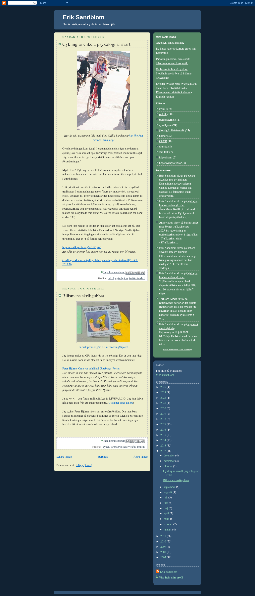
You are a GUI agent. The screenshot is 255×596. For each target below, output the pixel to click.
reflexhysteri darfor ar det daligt (177, 303)
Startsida (103, 456)
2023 (163, 392)
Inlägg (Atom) (84, 465)
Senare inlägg (64, 456)
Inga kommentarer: (114, 272)
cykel (111, 278)
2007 (163, 557)
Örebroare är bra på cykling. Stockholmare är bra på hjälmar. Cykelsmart (174, 73)
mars (167, 519)
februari (168, 524)
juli (166, 497)
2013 (163, 445)
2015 (163, 435)
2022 (163, 398)
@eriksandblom (165, 375)
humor (163, 136)
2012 (163, 451)
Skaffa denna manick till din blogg (177, 349)
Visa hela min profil (171, 577)
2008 (163, 552)
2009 (163, 546)
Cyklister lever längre (121, 402)
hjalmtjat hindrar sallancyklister (178, 203)
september (170, 487)
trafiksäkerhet (137, 278)
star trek (164, 152)
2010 (163, 541)
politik (141, 446)
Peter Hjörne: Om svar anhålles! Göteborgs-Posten (91, 368)
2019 (163, 413)
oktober (168, 466)
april (167, 513)
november (169, 461)
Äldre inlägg (140, 456)
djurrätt (163, 146)
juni (166, 503)
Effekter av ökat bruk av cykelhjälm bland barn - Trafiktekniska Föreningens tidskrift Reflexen (176, 88)
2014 (163, 440)
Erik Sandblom (83, 17)
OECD (163, 141)
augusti (168, 492)
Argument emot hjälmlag (170, 42)
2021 (163, 403)
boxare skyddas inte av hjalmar (177, 177)
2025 (163, 387)
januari (168, 529)
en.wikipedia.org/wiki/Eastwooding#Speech (103, 347)
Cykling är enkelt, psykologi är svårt (96, 44)
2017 (163, 424)
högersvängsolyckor (170, 163)
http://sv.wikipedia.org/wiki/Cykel (81, 247)
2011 (163, 536)
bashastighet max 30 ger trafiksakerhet (178, 224)
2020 (163, 408)
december (169, 455)
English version (165, 96)
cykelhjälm (121, 278)
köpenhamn (165, 157)
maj (166, 508)
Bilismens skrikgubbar (83, 295)
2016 (163, 429)
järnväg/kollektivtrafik (123, 446)
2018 (163, 419)
